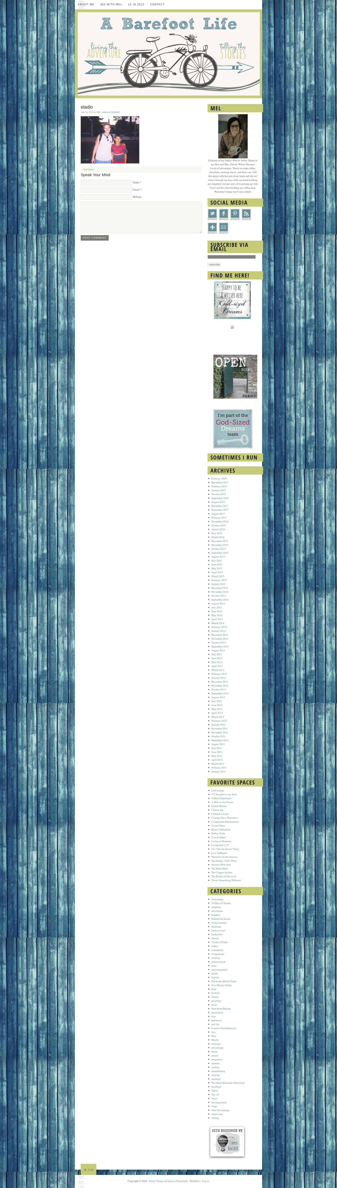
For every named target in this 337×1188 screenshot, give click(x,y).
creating (215, 958)
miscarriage (217, 1047)
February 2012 (219, 720)
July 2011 (216, 748)
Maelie (215, 1040)
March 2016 (217, 537)
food (213, 989)
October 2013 (218, 642)
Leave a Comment (110, 112)
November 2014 (219, 592)
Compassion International (225, 821)
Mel (98, 112)
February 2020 (219, 478)
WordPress (195, 1181)
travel (214, 1098)
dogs (213, 965)
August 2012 (218, 697)
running (215, 1075)
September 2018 (220, 498)
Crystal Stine (218, 825)
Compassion (217, 954)
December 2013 (219, 634)
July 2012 (216, 701)
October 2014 (218, 595)
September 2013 (220, 646)
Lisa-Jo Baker (218, 837)
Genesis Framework (177, 1181)
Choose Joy (217, 810)
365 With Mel (111, 4)
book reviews (218, 930)
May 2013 (216, 662)
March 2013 (217, 670)
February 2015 (219, 580)
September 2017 (220, 509)
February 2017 (219, 517)
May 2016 (216, 533)
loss (213, 1032)
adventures (217, 911)
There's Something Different (226, 880)
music (214, 1051)
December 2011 (219, 728)
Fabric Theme (156, 1181)
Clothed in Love (220, 814)
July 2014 (216, 607)
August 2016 (218, 529)
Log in (205, 1181)
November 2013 (219, 638)
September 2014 (220, 599)
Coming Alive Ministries (224, 817)
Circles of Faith (219, 942)
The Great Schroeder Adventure (228, 1082)
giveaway (216, 1000)
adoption (216, 907)
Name (136, 182)
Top (91, 1169)
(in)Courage (217, 790)
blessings (216, 926)
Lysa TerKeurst (219, 853)
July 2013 (216, 654)
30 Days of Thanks (221, 903)
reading (215, 1067)
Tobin (214, 1090)
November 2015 (219, 545)
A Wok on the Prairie (222, 802)
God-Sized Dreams (221, 1008)
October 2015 (218, 549)
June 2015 (216, 564)
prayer (214, 1055)
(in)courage (217, 899)
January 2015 (218, 584)
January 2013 (218, 677)
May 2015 (216, 568)
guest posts (217, 1012)
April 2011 (217, 759)
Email (136, 189)
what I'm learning (220, 1110)
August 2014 (218, 603)
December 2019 (219, 482)
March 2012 (217, 717)
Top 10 (215, 1094)
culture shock (218, 961)
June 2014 (216, 611)
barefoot (215, 915)
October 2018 (218, 494)
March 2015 (217, 576)
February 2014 (219, 627)
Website (137, 197)
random (215, 1063)
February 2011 (219, 767)
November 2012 (219, 685)
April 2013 (217, 666)
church (215, 938)
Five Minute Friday (221, 985)
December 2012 (219, 681)
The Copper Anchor (221, 872)
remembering (218, 1071)
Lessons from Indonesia (223, 1028)
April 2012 (217, 713)
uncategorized (218, 1102)
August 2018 (218, 502)
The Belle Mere (219, 868)
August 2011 (218, 744)
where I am (217, 1114)
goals (214, 1004)
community (217, 950)
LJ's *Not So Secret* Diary (225, 849)
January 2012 (218, 724)
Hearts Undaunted (220, 829)
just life (215, 1024)
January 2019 (218, 490)
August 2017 (218, 513)
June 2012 (216, 705)
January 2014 (218, 631)
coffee (214, 946)
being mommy (219, 922)
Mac (213, 1036)
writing (215, 1118)
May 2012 (216, 709)
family (214, 973)
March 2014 (217, 623)
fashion (215, 977)
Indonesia (216, 1020)
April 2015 (217, 572)
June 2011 (216, 752)
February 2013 (219, 674)
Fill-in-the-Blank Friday (224, 981)
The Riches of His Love (223, 876)
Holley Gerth (218, 833)
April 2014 (217, 619)
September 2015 (220, 552)
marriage (216, 1043)
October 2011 (218, 736)
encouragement (219, 969)
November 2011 (219, 732)
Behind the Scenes (221, 918)
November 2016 (219, 521)
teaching (216, 1079)
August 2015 (218, 556)
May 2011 (216, 756)
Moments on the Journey (224, 857)
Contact (157, 4)
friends (215, 997)
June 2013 (216, 658)
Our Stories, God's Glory (224, 860)
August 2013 (218, 650)
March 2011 (217, 763)
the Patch (216, 1086)
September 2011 (220, 740)
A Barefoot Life (168, 53)
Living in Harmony (221, 841)
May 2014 (216, 615)
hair (213, 1016)
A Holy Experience (221, 798)
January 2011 (218, 771)
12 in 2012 (136, 4)
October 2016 (218, 525)
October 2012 (218, 689)
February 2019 (219, 486)
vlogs (214, 1106)
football (215, 993)
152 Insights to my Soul (224, 794)
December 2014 (219, 588)
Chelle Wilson (219, 806)
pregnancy (217, 1059)
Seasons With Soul (221, 864)
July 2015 (216, 560)
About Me (86, 4)
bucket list (217, 934)
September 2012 (220, 693)
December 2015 (219, 541)
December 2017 (219, 506)
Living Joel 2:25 (220, 845)
